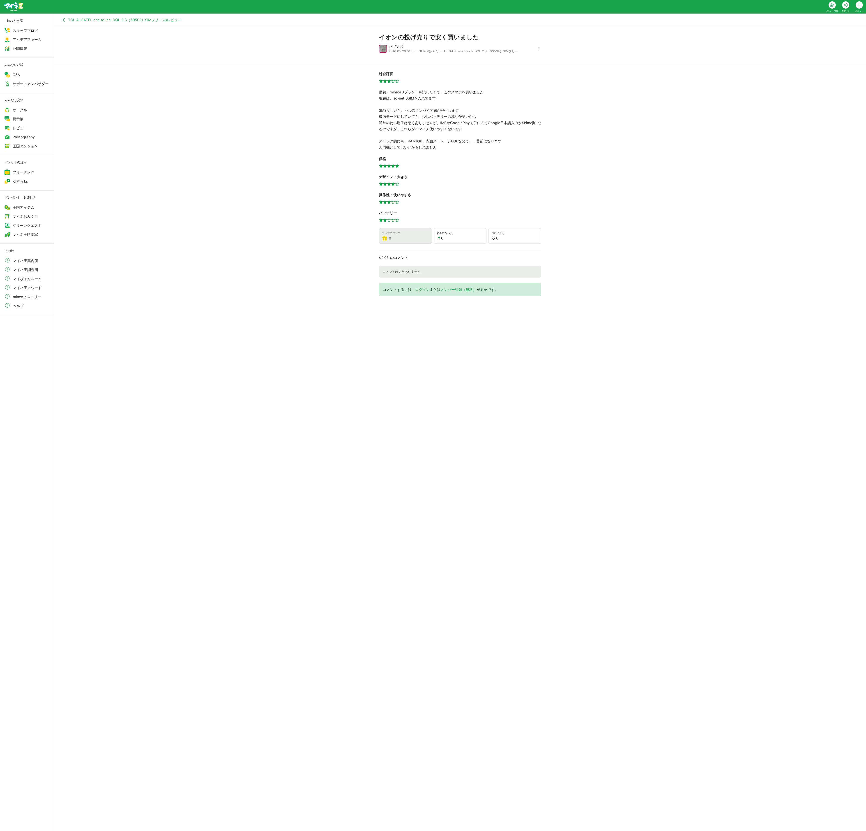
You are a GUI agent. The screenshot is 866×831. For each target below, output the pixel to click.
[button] (539, 49)
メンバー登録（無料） (458, 289)
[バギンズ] (383, 49)
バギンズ (396, 46)
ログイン (422, 289)
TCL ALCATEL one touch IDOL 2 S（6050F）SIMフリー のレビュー (124, 20)
